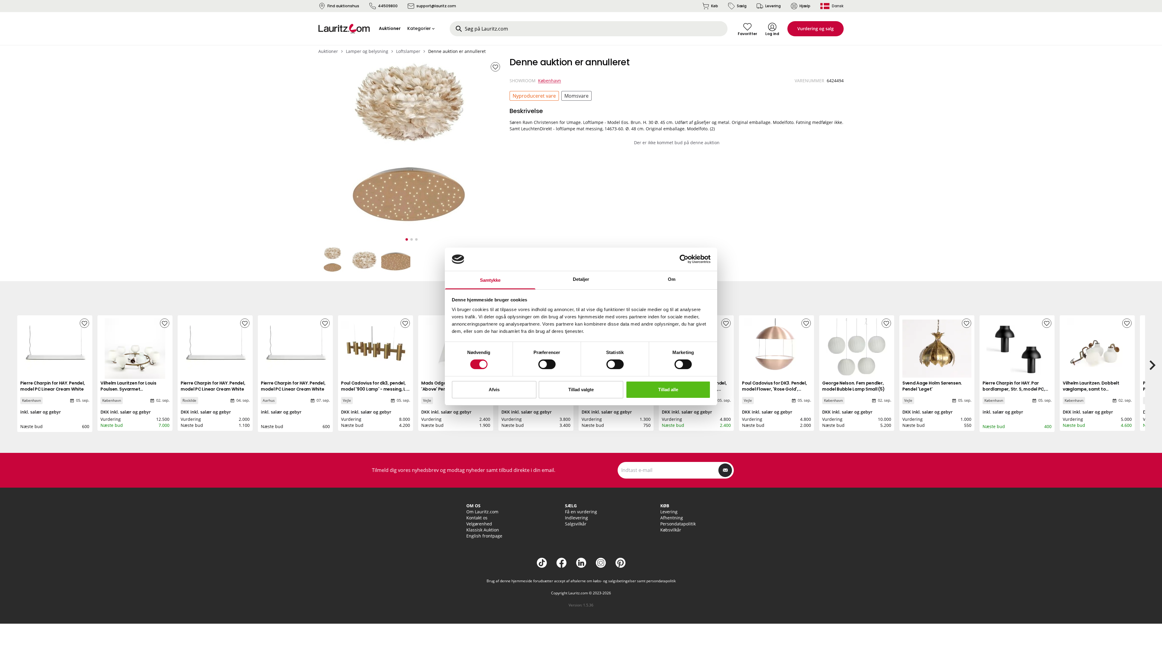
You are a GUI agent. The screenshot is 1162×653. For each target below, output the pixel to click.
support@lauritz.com (436, 5)
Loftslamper (408, 51)
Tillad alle (668, 389)
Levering (773, 5)
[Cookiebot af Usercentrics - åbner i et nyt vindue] (684, 259)
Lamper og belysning (367, 51)
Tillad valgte (581, 389)
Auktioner (328, 51)
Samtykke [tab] (490, 280)
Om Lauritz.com (482, 512)
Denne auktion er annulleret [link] (457, 51)
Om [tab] (671, 279)
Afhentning (671, 518)
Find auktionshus (343, 5)
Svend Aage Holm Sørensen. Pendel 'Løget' (932, 386)
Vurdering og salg (815, 28)
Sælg (742, 5)
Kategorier (419, 28)
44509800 (388, 5)
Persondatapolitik (678, 524)
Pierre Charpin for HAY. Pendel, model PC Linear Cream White (52, 386)
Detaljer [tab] (581, 279)
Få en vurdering (581, 512)
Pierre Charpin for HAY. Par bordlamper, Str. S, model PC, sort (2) (1014, 389)
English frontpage (484, 536)
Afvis (494, 389)
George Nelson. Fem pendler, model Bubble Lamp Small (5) (853, 386)
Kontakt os (476, 518)
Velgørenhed (479, 524)
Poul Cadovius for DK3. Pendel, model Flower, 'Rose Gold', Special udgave (774, 389)
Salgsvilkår (575, 524)
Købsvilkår (670, 530)
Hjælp (804, 5)
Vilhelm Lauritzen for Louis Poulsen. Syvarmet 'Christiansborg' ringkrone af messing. (131, 392)
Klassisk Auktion (482, 530)
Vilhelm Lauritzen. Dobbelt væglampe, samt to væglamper (1091, 389)
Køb (714, 5)
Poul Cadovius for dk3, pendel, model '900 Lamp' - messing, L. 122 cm (374, 389)
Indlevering (576, 518)
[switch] (547, 364)
